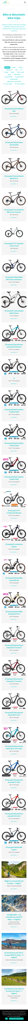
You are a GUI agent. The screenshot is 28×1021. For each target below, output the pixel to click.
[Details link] (14, 97)
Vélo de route (20, 72)
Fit (21, 69)
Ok (6, 1018)
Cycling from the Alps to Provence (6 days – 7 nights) (14, 991)
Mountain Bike (14, 79)
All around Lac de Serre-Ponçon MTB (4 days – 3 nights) (14, 955)
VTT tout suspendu (20, 84)
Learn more (13, 116)
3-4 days (20, 67)
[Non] (26, 1015)
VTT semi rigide (8, 84)
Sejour (9, 74)
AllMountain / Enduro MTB (14, 81)
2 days (13, 67)
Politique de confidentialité (16, 1018)
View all (7, 67)
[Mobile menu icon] (24, 2)
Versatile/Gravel (19, 76)
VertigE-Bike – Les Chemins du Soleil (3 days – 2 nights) (14, 917)
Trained (6, 72)
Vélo (16, 69)
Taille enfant (17, 74)
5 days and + (9, 69)
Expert (12, 72)
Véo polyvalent (8, 76)
